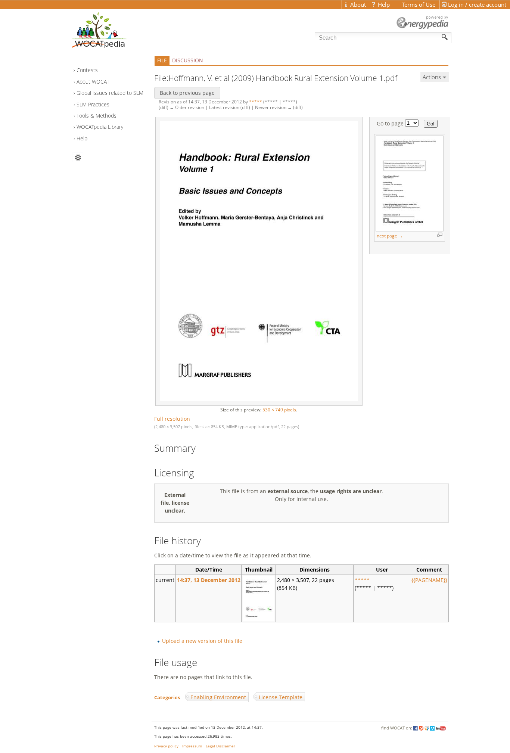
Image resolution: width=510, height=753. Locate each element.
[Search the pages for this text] (445, 37)
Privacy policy (166, 746)
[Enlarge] (439, 235)
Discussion (187, 60)
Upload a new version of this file (202, 640)
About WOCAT (93, 81)
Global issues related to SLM (110, 92)
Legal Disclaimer (220, 746)
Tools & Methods (96, 115)
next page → (390, 236)
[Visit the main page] (113, 28)
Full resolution (172, 418)
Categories (167, 697)
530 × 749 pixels (279, 410)
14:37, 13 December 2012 (208, 580)
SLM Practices (93, 104)
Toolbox (78, 157)
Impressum (192, 746)
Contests (87, 70)
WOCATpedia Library (100, 126)
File (162, 60)
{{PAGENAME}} (429, 580)
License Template (280, 697)
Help (82, 138)
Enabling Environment (218, 697)
